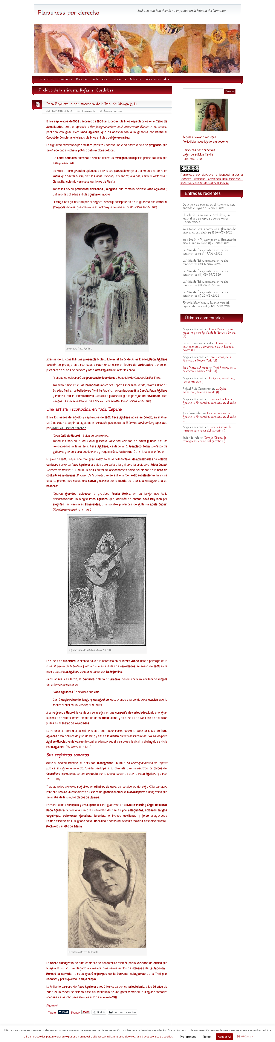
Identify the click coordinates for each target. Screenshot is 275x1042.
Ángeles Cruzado (113, 111)
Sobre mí (135, 79)
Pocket (75, 1013)
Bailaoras (81, 79)
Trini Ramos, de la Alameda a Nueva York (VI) (207, 358)
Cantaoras (65, 79)
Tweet (52, 1012)
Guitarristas (99, 79)
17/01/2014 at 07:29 (62, 111)
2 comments (88, 111)
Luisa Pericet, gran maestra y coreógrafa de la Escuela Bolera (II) (209, 333)
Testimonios (118, 79)
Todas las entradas (157, 79)
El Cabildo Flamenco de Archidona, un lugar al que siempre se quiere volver (206, 217)
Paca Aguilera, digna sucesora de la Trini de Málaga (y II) (91, 104)
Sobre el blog (46, 79)
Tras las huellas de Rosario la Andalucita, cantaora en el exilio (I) (209, 403)
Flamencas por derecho (68, 13)
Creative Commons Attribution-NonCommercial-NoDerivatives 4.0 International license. (211, 181)
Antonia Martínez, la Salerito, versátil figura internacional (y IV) (206, 304)
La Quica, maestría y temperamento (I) (205, 390)
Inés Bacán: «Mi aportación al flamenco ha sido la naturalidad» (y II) (209, 230)
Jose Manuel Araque (195, 367)
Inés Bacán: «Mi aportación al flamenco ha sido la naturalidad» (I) (209, 241)
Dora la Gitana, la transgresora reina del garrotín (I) (207, 429)
